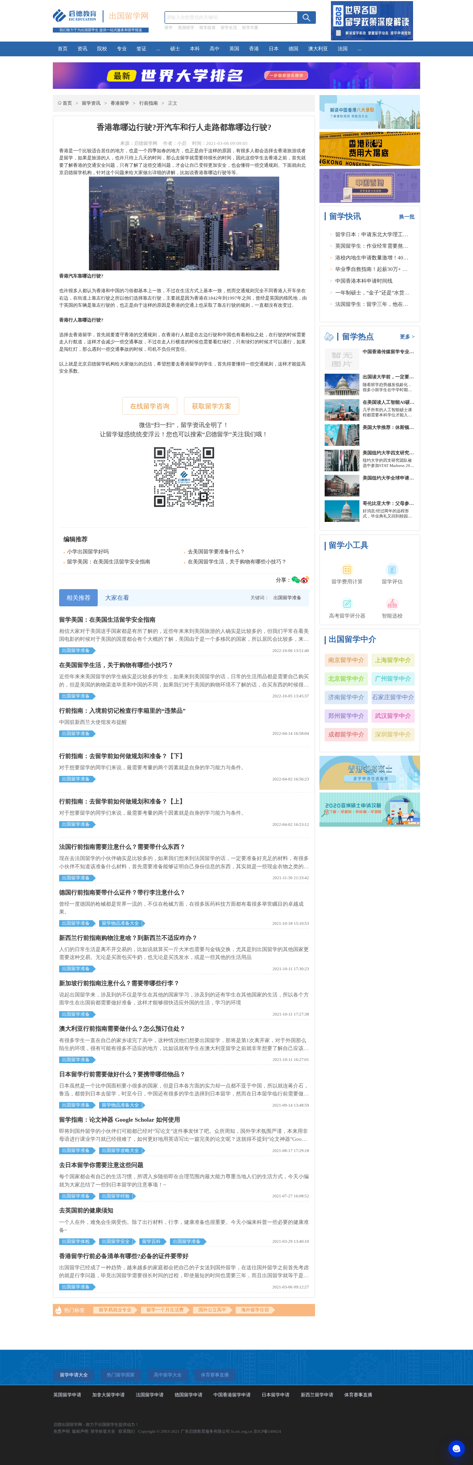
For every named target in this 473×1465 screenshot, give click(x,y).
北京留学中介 (346, 678)
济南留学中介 (346, 697)
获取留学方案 (211, 406)
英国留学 (186, 27)
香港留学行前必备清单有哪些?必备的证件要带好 (124, 1256)
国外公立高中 (212, 1309)
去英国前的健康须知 (86, 1210)
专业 (122, 48)
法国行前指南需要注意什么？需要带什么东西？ (122, 846)
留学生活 (229, 27)
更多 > (407, 337)
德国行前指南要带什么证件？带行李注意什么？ (122, 892)
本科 (195, 48)
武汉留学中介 (393, 715)
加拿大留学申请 (108, 1394)
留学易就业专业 (115, 1309)
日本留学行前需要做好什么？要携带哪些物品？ (122, 1074)
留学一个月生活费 (165, 1309)
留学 (169, 27)
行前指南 (148, 103)
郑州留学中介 (346, 715)
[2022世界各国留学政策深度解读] (372, 40)
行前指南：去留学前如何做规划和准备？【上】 (122, 801)
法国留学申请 (150, 1394)
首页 (63, 48)
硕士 (175, 48)
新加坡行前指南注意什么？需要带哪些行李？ (119, 983)
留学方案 (250, 27)
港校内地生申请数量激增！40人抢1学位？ (383, 258)
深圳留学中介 (393, 734)
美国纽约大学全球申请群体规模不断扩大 (404, 478)
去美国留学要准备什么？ (216, 551)
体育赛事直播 (358, 1394)
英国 (234, 48)
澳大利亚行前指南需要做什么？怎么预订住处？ (122, 1028)
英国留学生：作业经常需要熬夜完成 (377, 246)
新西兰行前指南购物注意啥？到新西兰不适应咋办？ (128, 937)
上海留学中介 (393, 660)
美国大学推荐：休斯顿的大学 (393, 427)
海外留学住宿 (255, 1309)
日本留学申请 (276, 1394)
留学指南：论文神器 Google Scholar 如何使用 (119, 1119)
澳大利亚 (318, 48)
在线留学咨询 (149, 406)
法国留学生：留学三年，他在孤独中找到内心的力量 (395, 304)
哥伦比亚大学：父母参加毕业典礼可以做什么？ (411, 503)
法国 (343, 48)
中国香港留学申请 (232, 1394)
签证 (141, 48)
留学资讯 (91, 103)
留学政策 (207, 27)
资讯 (82, 48)
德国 (293, 48)
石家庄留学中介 (393, 697)
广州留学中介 (393, 678)
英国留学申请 (67, 1394)
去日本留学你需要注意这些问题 (101, 1165)
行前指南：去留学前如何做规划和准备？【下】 (122, 756)
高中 (215, 48)
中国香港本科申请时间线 (364, 281)
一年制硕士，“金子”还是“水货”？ (373, 293)
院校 (102, 48)
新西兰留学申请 (317, 1394)
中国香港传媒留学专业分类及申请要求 (402, 351)
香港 (254, 48)
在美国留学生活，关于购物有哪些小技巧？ (237, 562)
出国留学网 (129, 15)
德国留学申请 (189, 1394)
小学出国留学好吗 (88, 551)
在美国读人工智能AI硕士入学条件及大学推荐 (409, 402)
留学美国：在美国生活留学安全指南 (108, 562)
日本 (274, 48)
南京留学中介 (346, 660)
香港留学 (120, 103)
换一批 (407, 217)
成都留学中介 (346, 734)
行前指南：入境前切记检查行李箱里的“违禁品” (122, 710)
